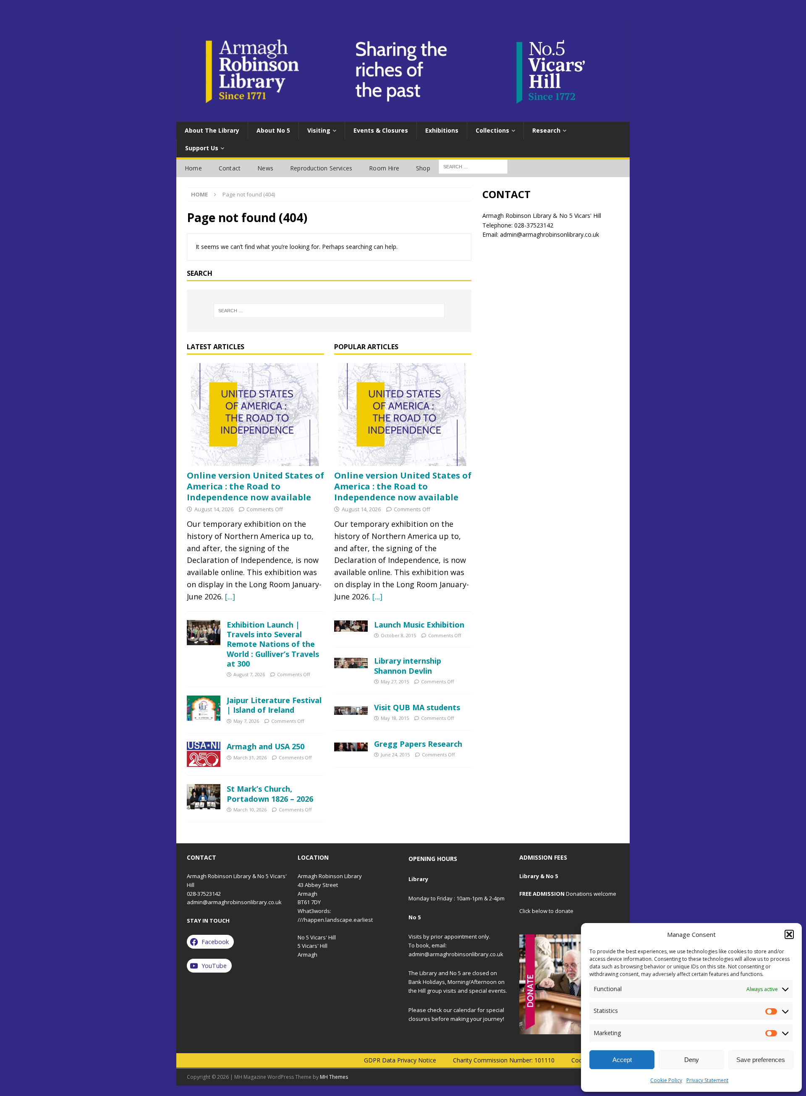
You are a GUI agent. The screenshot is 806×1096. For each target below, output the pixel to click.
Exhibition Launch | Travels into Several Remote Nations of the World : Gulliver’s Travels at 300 (273, 644)
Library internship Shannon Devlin (407, 665)
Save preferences (760, 1059)
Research (546, 130)
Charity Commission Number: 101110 (504, 1060)
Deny (691, 1059)
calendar (464, 1010)
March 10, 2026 (250, 809)
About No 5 (273, 130)
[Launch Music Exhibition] (351, 626)
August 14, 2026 (213, 509)
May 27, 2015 (395, 681)
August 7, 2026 (249, 674)
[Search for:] (329, 310)
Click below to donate (546, 911)
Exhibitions (441, 130)
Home (193, 168)
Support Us (201, 148)
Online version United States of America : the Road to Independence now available (255, 486)
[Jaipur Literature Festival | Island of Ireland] (203, 708)
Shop (423, 168)
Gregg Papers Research (418, 744)
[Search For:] (473, 166)
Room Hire (384, 168)
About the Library (212, 130)
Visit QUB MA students (417, 707)
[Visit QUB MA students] (351, 709)
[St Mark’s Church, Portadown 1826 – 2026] (203, 796)
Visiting (318, 130)
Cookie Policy (666, 1080)
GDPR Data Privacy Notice (400, 1060)
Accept (622, 1059)
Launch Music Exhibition (419, 625)
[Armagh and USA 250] (203, 754)
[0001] (569, 984)
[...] (230, 596)
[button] (789, 934)
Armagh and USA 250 (265, 746)
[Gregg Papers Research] (351, 745)
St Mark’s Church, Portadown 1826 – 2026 (270, 793)
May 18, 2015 (395, 718)
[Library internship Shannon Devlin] (351, 662)
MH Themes (334, 1076)
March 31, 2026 (250, 757)
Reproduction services (321, 168)
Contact (230, 168)
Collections (492, 130)
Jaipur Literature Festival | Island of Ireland (274, 705)
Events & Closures (380, 130)
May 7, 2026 (246, 721)
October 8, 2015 (398, 635)
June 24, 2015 (395, 754)
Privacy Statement (707, 1080)
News (265, 168)
